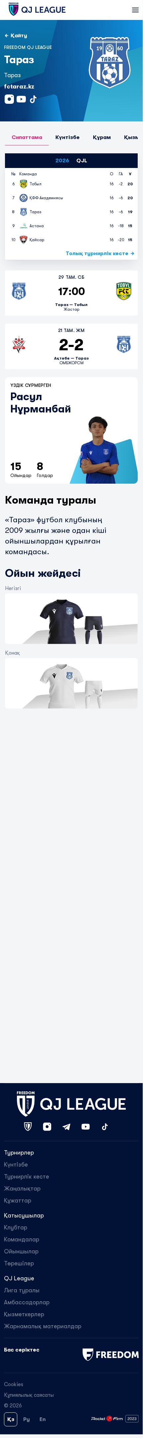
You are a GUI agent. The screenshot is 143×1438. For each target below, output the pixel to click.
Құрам (102, 137)
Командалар (21, 1239)
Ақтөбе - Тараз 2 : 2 (71, 346)
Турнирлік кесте (26, 1176)
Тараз (35, 212)
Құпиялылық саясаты (29, 1395)
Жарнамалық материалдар (42, 1326)
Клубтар (15, 1227)
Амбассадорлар (26, 1302)
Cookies (13, 1384)
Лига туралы (21, 1290)
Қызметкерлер (24, 1314)
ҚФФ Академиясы (46, 198)
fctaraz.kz (19, 86)
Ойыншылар (21, 1251)
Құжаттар (17, 1200)
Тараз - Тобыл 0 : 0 (71, 293)
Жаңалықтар (22, 1188)
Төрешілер (19, 1263)
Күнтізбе (67, 137)
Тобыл (35, 184)
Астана (37, 226)
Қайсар (37, 240)
